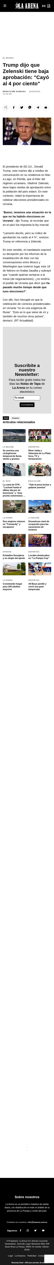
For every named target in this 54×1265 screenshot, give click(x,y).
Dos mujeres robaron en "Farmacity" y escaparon (14, 524)
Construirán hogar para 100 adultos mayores (12, 587)
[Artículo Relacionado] (14, 435)
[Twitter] (35, 1231)
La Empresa (20, 1256)
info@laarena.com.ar (37, 1222)
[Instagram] (28, 1231)
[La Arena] (26, 6)
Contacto (42, 1256)
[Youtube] (43, 1231)
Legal (10, 1256)
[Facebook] (20, 1231)
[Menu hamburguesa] (5, 5)
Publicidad (31, 1256)
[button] (13, 107)
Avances (15, 418)
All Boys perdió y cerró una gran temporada (37, 587)
